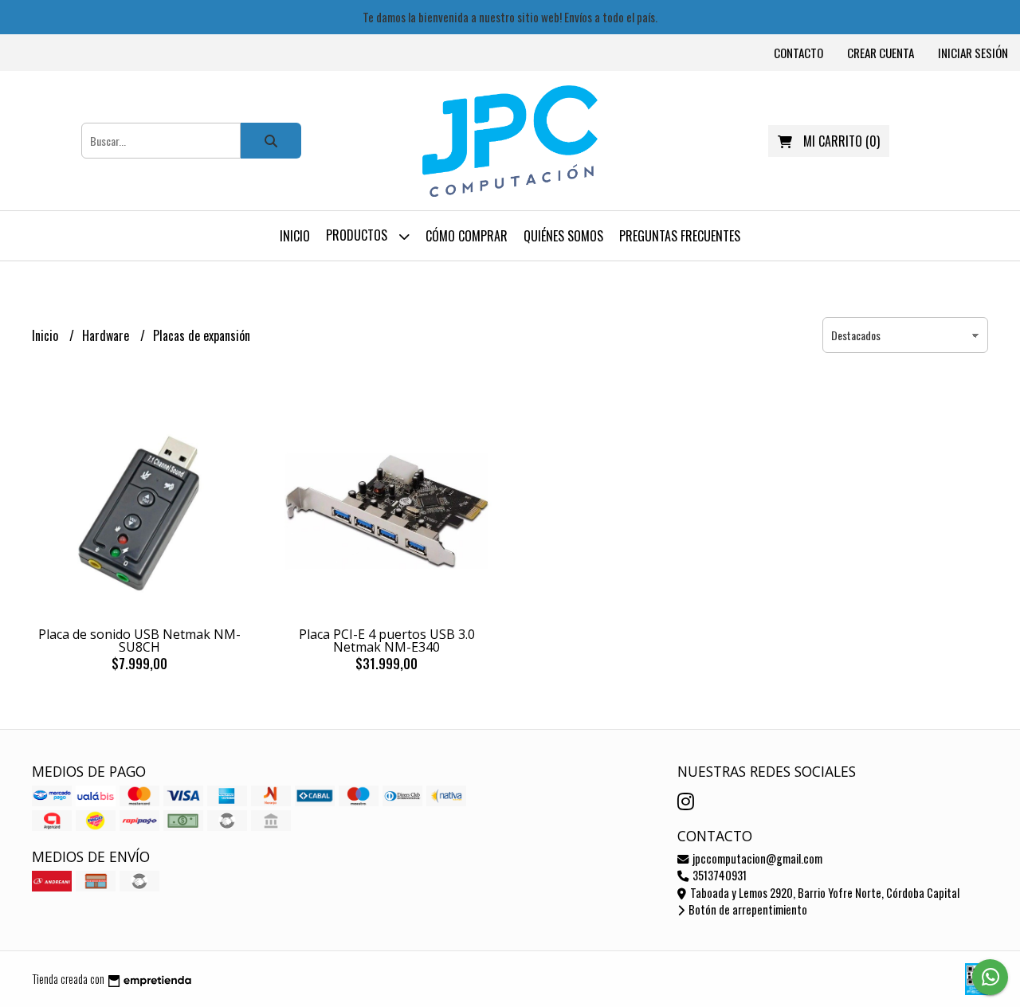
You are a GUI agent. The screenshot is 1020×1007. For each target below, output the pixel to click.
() (841, 141)
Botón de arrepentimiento (746, 909)
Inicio (295, 235)
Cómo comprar (467, 235)
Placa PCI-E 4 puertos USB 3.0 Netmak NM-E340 (387, 640)
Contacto (798, 52)
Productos (358, 235)
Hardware (107, 335)
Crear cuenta (880, 52)
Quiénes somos (563, 235)
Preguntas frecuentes (679, 235)
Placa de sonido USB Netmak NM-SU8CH (139, 640)
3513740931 (718, 875)
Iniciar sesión (973, 52)
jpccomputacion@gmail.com (756, 858)
